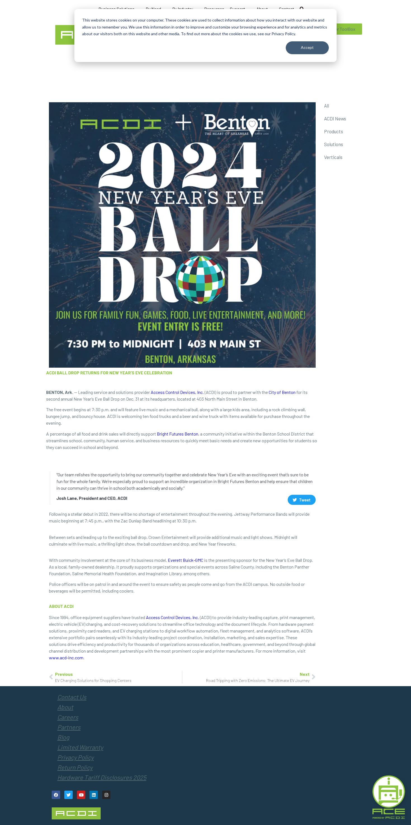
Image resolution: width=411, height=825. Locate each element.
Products (333, 131)
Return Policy (75, 767)
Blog (63, 737)
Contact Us (71, 696)
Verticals (333, 157)
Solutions (333, 144)
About (65, 706)
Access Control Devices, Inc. (177, 392)
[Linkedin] (93, 795)
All (326, 105)
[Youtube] (81, 795)
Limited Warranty (80, 747)
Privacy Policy (75, 757)
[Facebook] (56, 795)
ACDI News (335, 118)
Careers (67, 717)
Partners (69, 727)
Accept (307, 47)
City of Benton (282, 392)
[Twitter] (68, 795)
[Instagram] (106, 795)
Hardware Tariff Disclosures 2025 (101, 777)
